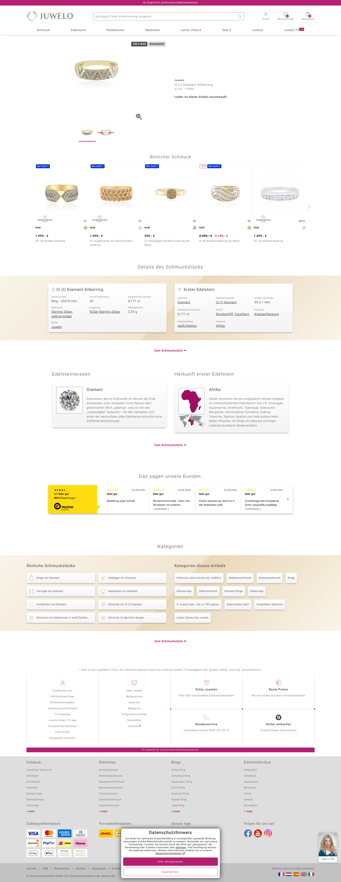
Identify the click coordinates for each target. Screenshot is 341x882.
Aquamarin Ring (181, 782)
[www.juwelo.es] (296, 874)
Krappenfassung (266, 314)
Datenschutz (62, 869)
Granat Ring (179, 800)
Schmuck (43, 30)
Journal (133, 726)
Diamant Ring (180, 794)
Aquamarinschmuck (112, 782)
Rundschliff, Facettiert (232, 314)
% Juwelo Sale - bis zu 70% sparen (198, 604)
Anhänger (32, 776)
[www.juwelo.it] (311, 874)
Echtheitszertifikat (62, 697)
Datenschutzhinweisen (168, 853)
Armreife (32, 788)
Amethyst (250, 776)
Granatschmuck (109, 805)
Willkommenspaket (62, 702)
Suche (240, 16)
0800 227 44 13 (219, 730)
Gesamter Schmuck (39, 770)
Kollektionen (116, 30)
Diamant (184, 302)
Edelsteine (78, 30)
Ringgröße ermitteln (62, 738)
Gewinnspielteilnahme (62, 708)
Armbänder (33, 782)
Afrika (220, 325)
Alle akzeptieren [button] (170, 862)
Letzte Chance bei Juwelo (193, 618)
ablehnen (181, 847)
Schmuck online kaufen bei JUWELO (199, 578)
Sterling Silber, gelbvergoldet (62, 314)
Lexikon (257, 30)
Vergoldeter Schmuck (269, 604)
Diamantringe (35, 800)
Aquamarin (251, 782)
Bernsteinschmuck (111, 788)
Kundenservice (62, 691)
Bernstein (250, 788)
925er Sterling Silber (105, 311)
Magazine (134, 708)
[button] (266, 16)
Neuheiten (152, 30)
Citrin (247, 794)
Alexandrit (250, 770)
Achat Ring (178, 770)
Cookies (81, 869)
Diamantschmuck (269, 578)
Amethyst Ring (180, 776)
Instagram (268, 833)
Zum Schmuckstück (168, 351)
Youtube (258, 833)
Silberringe (256, 591)
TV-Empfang (62, 714)
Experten (134, 702)
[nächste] (309, 207)
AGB (45, 869)
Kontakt (117, 869)
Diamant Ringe (234, 591)
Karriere (31, 869)
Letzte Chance (191, 30)
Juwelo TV (294, 30)
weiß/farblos (187, 325)
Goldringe (32, 805)
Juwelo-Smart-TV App (62, 720)
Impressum (99, 869)
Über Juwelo (134, 691)
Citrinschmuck (108, 794)
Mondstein (251, 805)
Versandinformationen (62, 726)
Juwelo (56, 327)
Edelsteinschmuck (240, 578)
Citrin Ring (178, 788)
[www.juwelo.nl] (289, 874)
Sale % (226, 30)
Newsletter (134, 720)
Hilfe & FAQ (62, 732)
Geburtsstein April (238, 604)
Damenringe (184, 591)
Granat (248, 800)
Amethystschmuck (111, 776)
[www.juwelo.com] (304, 874)
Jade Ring (177, 805)
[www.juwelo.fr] (281, 874)
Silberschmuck (208, 591)
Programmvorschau (134, 714)
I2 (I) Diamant (226, 302)
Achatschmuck (108, 770)
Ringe (291, 578)
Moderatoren (134, 697)
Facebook (248, 833)
